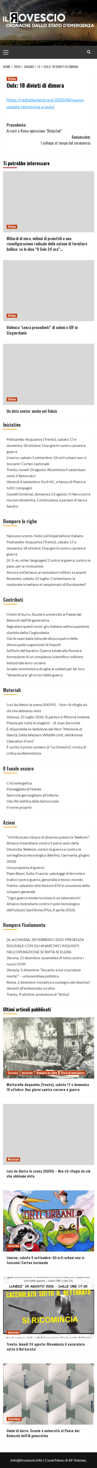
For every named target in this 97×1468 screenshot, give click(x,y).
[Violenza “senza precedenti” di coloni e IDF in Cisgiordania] (48, 290)
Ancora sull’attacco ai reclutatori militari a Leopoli (46, 572)
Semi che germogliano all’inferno (33, 795)
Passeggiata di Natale (24, 789)
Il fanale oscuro (18, 768)
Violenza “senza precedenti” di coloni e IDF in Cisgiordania (42, 330)
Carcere (13, 1073)
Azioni (9, 822)
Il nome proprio (19, 807)
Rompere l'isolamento (24, 924)
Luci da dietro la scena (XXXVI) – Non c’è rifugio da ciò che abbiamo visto (48, 1173)
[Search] (89, 52)
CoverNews (54, 1460)
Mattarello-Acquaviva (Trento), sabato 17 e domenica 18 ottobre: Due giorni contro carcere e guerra (46, 445)
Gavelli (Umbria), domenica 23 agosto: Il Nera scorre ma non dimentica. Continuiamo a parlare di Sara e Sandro (48, 500)
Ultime (12, 79)
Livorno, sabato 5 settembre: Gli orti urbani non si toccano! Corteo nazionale (45, 1260)
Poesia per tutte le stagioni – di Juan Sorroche (43, 722)
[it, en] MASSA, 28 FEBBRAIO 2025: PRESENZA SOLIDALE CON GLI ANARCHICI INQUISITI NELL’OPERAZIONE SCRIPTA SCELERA (45, 945)
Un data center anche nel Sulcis (32, 411)
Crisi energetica (19, 783)
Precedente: (34, 128)
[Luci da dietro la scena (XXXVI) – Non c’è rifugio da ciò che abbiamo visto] (48, 1134)
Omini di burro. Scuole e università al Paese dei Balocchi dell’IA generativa (43, 1433)
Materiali (12, 689)
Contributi (13, 599)
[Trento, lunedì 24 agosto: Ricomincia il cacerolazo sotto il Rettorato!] (48, 1307)
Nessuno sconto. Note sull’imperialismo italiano (45, 535)
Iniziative (12, 424)
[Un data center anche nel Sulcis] (48, 374)
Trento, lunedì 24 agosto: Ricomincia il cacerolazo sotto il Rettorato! (46, 1346)
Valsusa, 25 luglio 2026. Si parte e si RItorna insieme (48, 717)
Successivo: (66, 140)
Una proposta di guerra (25, 867)
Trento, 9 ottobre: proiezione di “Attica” (38, 994)
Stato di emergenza (73, 1073)
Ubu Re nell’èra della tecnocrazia (33, 801)
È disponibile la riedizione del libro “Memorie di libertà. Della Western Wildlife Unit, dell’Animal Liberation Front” (45, 735)
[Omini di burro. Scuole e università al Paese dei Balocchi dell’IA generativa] (48, 1394)
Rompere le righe (20, 521)
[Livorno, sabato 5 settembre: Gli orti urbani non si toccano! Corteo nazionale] (48, 1221)
